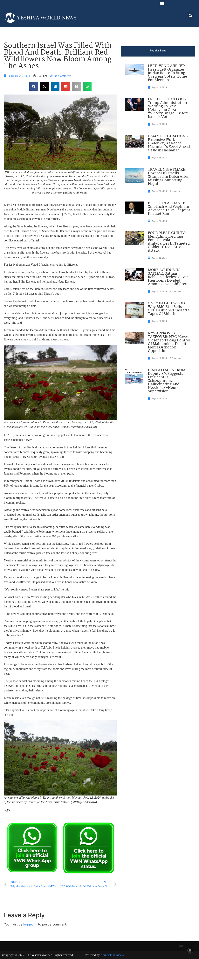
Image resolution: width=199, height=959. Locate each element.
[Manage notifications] (190, 950)
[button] (162, 3)
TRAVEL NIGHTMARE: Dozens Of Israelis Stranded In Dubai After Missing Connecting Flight (168, 177)
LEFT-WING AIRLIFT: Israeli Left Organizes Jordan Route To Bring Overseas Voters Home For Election (167, 73)
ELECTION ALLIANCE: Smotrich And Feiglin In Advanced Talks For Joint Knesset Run (169, 208)
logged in (30, 924)
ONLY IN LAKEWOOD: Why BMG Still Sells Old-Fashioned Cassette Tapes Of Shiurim (168, 309)
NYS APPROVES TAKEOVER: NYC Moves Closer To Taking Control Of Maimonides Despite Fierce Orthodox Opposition (169, 342)
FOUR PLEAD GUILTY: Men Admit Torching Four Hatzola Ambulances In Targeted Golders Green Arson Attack (169, 242)
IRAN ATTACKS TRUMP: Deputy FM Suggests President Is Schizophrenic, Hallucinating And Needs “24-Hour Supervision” (168, 380)
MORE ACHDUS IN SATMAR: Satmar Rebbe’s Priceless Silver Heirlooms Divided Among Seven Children (168, 277)
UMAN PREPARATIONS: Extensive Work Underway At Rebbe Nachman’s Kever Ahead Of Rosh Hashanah (169, 143)
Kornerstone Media (112, 954)
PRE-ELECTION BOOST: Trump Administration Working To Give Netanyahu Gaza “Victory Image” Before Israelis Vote (168, 108)
